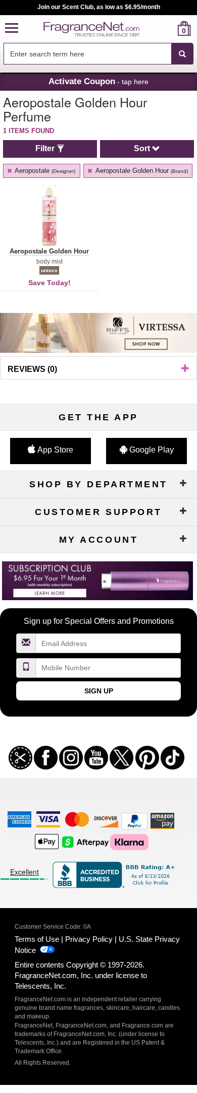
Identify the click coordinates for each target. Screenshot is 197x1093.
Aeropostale (44, 170)
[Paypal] (134, 820)
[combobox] (98, 54)
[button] (12, 28)
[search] (168, 28)
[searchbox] (87, 54)
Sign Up (98, 691)
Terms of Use (37, 939)
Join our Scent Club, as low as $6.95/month (98, 7)
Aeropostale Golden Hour (141, 170)
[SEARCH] (182, 54)
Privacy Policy (89, 939)
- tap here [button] (98, 81)
